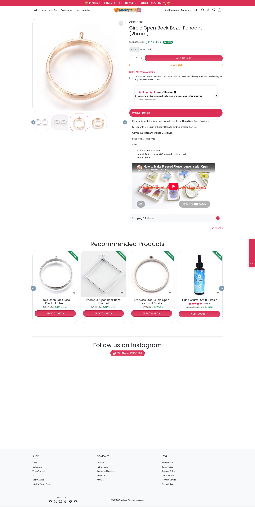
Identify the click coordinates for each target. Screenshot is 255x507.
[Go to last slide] (33, 288)
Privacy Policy (167, 462)
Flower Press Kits (48, 10)
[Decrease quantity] (132, 58)
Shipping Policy (168, 471)
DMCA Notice (168, 475)
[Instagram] (60, 501)
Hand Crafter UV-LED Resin (199, 300)
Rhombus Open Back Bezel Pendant (103, 301)
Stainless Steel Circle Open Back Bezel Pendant (151, 301)
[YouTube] (75, 501)
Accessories (66, 10)
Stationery (186, 10)
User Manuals (38, 479)
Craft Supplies (172, 10)
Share (218, 228)
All (35, 10)
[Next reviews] (216, 96)
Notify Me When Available (142, 71)
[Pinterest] (70, 501)
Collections (37, 467)
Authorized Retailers (106, 471)
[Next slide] (125, 122)
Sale (196, 10)
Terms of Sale (167, 484)
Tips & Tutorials (38, 471)
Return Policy (167, 467)
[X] (55, 501)
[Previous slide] (33, 122)
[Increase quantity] (141, 58)
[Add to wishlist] (74, 293)
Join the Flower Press (41, 484)
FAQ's (34, 475)
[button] (202, 10)
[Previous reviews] (135, 96)
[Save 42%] (199, 294)
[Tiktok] (65, 501)
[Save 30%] (55, 294)
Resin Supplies (83, 10)
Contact (100, 462)
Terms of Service (169, 479)
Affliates (100, 479)
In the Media (102, 467)
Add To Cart (54, 313)
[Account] (208, 10)
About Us (101, 475)
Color (134, 49)
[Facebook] (50, 501)
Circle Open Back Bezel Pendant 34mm (55, 301)
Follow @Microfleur (130, 353)
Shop (34, 462)
